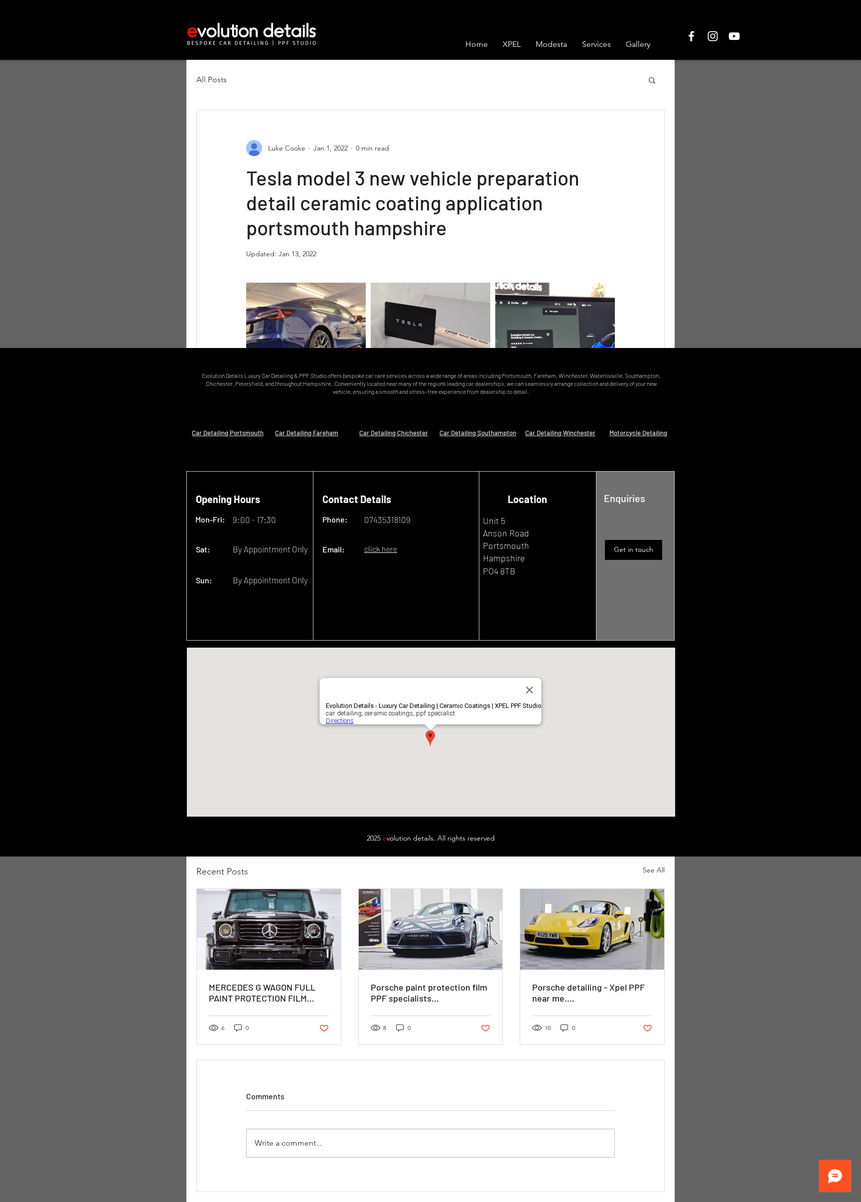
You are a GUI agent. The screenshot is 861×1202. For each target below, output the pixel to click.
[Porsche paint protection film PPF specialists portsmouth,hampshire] (431, 929)
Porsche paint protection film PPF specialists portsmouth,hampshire (429, 993)
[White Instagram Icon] (712, 36)
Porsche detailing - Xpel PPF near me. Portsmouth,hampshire (588, 993)
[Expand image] (306, 342)
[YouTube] (734, 36)
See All (654, 869)
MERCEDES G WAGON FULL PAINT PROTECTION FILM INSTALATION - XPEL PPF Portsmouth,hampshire (262, 993)
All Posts (211, 79)
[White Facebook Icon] (691, 36)
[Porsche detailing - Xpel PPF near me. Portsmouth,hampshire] (592, 929)
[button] (652, 80)
